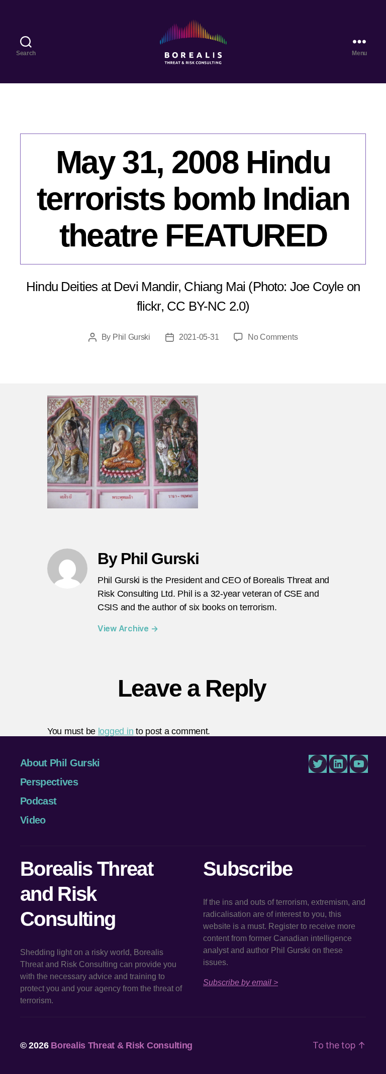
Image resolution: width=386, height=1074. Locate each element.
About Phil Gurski (60, 762)
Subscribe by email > (240, 982)
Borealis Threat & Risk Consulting (121, 1045)
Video (33, 820)
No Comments (273, 337)
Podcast (38, 801)
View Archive (128, 628)
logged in (116, 731)
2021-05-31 (199, 337)
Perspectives (49, 781)
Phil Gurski (131, 337)
